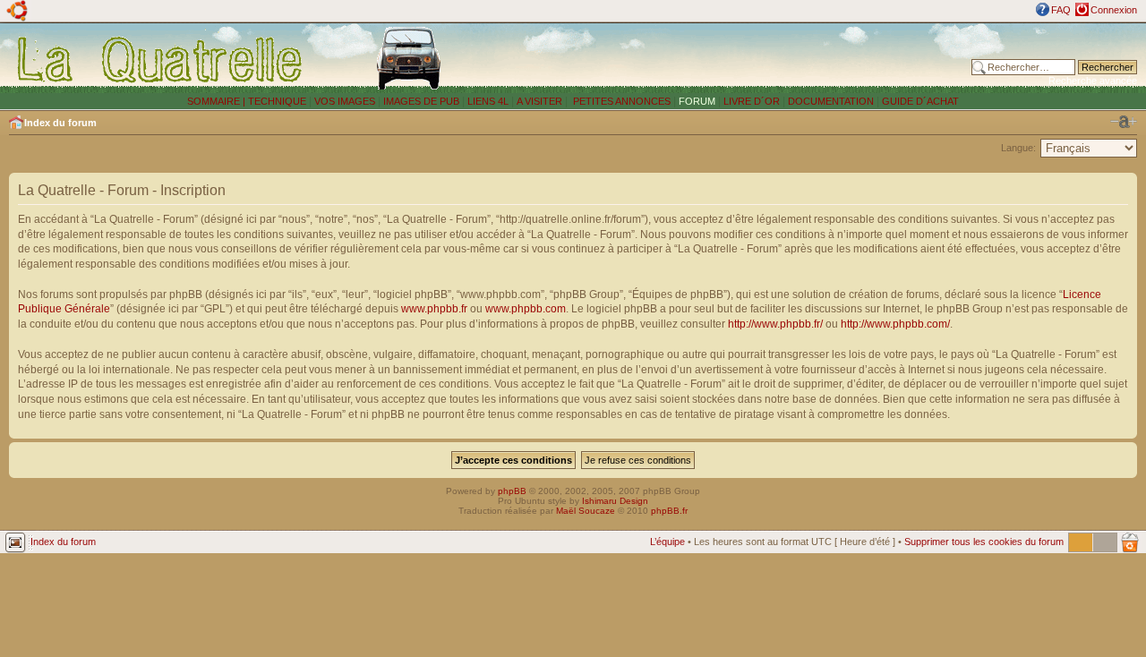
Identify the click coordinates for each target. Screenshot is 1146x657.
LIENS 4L (489, 101)
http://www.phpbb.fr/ (775, 324)
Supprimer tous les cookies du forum (984, 541)
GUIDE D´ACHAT (920, 101)
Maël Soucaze (585, 511)
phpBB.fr (669, 511)
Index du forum (60, 122)
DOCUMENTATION (831, 101)
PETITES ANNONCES (620, 101)
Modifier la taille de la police (1123, 121)
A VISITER (539, 101)
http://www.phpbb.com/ (895, 324)
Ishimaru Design (615, 501)
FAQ (1061, 9)
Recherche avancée (1092, 80)
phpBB (512, 491)
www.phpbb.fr (434, 309)
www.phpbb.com (525, 309)
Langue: (1018, 147)
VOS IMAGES (344, 101)
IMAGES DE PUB (421, 101)
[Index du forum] (160, 59)
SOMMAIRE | (217, 101)
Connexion (1113, 9)
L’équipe (667, 541)
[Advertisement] (735, 58)
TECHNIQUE (277, 101)
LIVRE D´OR (751, 101)
